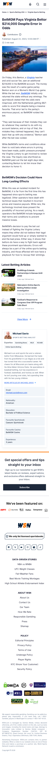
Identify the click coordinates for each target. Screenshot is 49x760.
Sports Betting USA (17, 12)
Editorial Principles (24, 640)
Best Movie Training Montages (24, 578)
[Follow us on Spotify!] (34, 547)
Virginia (31, 77)
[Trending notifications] (30, 4)
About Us (24, 597)
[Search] (37, 4)
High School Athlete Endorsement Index (24, 583)
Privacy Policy (24, 645)
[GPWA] (17, 701)
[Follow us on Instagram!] (27, 547)
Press (24, 621)
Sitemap (25, 626)
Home (4, 12)
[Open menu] (44, 4)
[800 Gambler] (33, 693)
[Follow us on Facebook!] (8, 547)
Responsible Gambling (25, 616)
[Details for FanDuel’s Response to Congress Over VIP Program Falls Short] (8, 304)
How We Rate (24, 612)
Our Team (24, 607)
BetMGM (25, 93)
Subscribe (24, 487)
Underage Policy (24, 654)
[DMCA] (11, 685)
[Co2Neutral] (31, 701)
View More (22, 319)
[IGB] (37, 685)
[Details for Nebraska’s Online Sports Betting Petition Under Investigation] (8, 289)
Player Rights (24, 659)
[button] (44, 4)
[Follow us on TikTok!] (40, 547)
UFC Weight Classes (24, 569)
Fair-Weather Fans (24, 573)
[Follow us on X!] (15, 547)
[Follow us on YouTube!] (21, 547)
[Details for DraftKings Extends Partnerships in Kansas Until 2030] (8, 274)
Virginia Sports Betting (36, 12)
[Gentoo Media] (14, 693)
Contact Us (24, 602)
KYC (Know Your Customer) (24, 664)
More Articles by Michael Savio (19, 383)
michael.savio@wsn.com (16, 392)
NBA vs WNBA (25, 564)
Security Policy (24, 669)
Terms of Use (24, 650)
